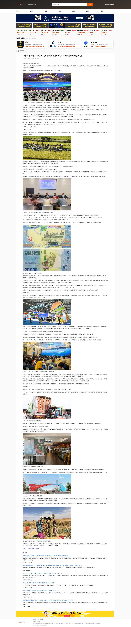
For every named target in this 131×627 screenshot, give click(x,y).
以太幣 (31, 11)
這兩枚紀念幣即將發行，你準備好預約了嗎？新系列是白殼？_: (41, 590)
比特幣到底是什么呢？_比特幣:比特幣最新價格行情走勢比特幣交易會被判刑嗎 (45, 555)
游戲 (60, 11)
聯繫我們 (35, 619)
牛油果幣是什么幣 (34, 548)
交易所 (87, 11)
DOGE (22, 51)
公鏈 (46, 11)
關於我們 (42, 619)
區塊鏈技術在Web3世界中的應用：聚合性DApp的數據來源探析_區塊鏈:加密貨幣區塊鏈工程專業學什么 (52, 565)
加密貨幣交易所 (43, 625)
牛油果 (28, 548)
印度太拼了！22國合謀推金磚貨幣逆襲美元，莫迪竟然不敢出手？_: (42, 573)
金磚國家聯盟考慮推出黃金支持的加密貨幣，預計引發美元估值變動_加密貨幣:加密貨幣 (48, 600)
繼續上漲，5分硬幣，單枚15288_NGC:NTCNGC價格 (38, 582)
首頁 (17, 11)
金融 (73, 11)
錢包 (102, 11)
